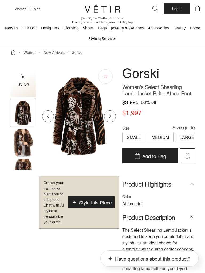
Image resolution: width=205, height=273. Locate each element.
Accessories (158, 27)
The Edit (29, 27)
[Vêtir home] (102, 9)
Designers (50, 27)
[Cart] (197, 8)
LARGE (187, 137)
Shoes (88, 27)
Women (30, 52)
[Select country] (7, 8)
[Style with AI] (187, 155)
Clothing (71, 27)
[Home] (13, 52)
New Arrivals (54, 52)
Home (195, 27)
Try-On (23, 84)
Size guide (183, 127)
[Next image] (110, 116)
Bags (102, 27)
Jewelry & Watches (127, 27)
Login (177, 8)
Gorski (77, 52)
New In (11, 27)
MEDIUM (160, 137)
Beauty (179, 27)
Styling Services (103, 38)
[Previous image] (48, 116)
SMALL (134, 137)
